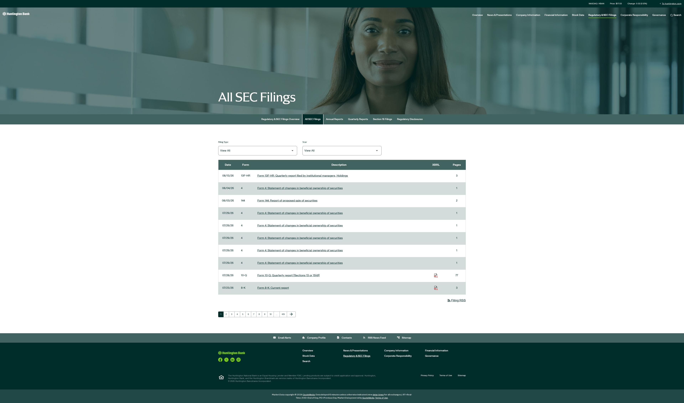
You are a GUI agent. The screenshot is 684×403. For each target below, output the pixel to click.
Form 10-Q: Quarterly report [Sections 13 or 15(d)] (288, 275)
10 (272, 314)
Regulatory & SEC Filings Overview (280, 119)
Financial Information (556, 15)
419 (284, 314)
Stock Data (578, 15)
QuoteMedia (309, 395)
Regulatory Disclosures (410, 119)
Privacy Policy (427, 375)
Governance (659, 15)
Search (677, 15)
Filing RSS (456, 300)
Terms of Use (445, 375)
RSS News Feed (374, 337)
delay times (378, 395)
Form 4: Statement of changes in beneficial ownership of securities (300, 188)
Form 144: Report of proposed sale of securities (287, 200)
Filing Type (223, 142)
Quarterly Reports (358, 119)
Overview (477, 15)
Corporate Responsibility (634, 15)
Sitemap (404, 337)
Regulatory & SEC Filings (602, 15)
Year (304, 142)
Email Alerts (282, 337)
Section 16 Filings (382, 119)
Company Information (528, 15)
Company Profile (314, 337)
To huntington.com (670, 3)
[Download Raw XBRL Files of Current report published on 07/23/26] (436, 288)
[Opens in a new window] (220, 359)
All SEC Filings (313, 119)
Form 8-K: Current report (273, 287)
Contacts (344, 337)
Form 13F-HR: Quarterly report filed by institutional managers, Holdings (302, 175)
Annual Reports (334, 119)
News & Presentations (499, 15)
